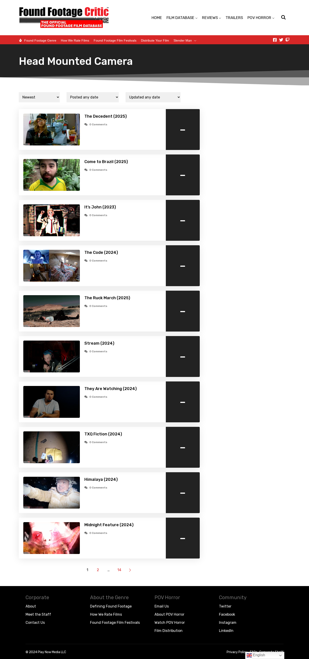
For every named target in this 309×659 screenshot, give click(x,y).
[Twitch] (287, 40)
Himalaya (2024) (101, 479)
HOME (157, 17)
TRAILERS (234, 17)
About (31, 606)
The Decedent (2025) (105, 116)
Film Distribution (168, 631)
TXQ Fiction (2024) (103, 434)
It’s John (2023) (100, 207)
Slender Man (183, 40)
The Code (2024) (101, 252)
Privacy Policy (237, 652)
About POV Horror (169, 614)
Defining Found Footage (111, 606)
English (258, 655)
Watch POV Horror (169, 622)
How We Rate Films (75, 40)
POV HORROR (259, 17)
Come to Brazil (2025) (106, 161)
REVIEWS (210, 17)
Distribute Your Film (155, 40)
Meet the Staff (38, 614)
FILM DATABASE (180, 17)
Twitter (225, 606)
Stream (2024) (99, 343)
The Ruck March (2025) (107, 297)
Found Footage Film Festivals (115, 40)
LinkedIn (226, 631)
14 (119, 570)
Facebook (227, 614)
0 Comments (98, 124)
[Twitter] (281, 40)
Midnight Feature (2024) (108, 524)
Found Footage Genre (40, 40)
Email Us (161, 606)
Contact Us (35, 622)
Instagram (227, 622)
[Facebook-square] (275, 40)
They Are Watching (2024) (110, 388)
